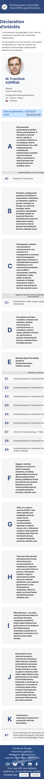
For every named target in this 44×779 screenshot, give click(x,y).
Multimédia (33, 758)
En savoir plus (10, 774)
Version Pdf (35, 114)
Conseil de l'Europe (22, 748)
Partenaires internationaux (22, 754)
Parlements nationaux (22, 751)
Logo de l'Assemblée (15, 758)
